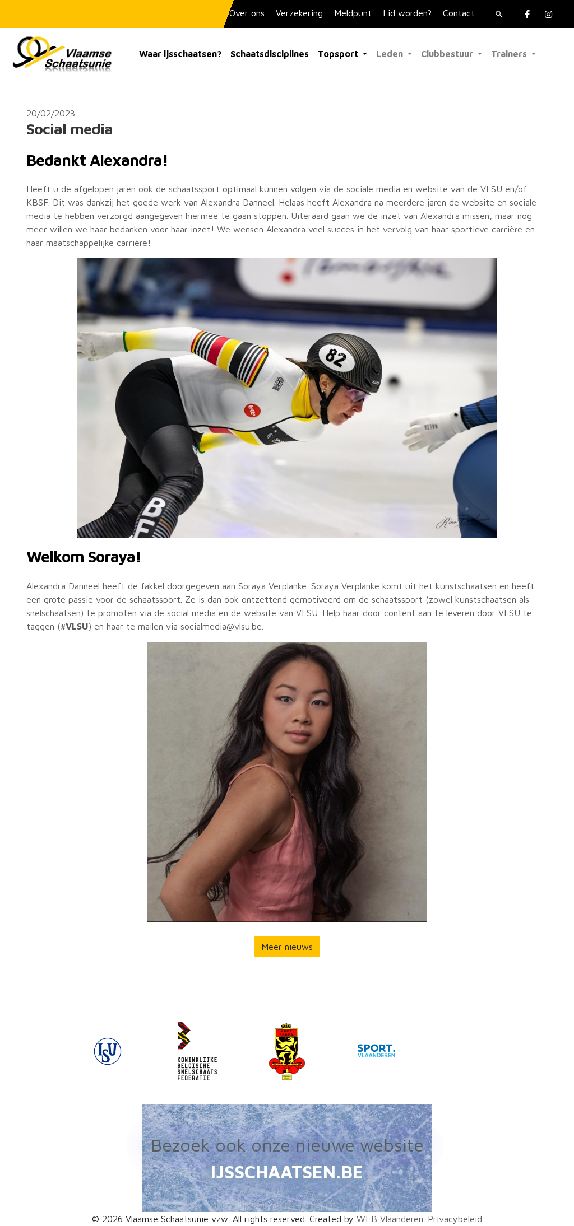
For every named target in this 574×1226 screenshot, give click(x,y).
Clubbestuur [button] (448, 54)
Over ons (247, 13)
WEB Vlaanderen (390, 1219)
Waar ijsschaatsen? (180, 54)
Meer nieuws (287, 946)
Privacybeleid (455, 1219)
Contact (459, 13)
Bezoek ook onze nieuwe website (287, 1144)
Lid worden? (407, 13)
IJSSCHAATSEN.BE (287, 1171)
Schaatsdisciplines (269, 54)
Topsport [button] (339, 54)
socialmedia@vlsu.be (221, 626)
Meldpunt (353, 13)
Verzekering (299, 13)
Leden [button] (390, 54)
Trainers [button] (510, 54)
